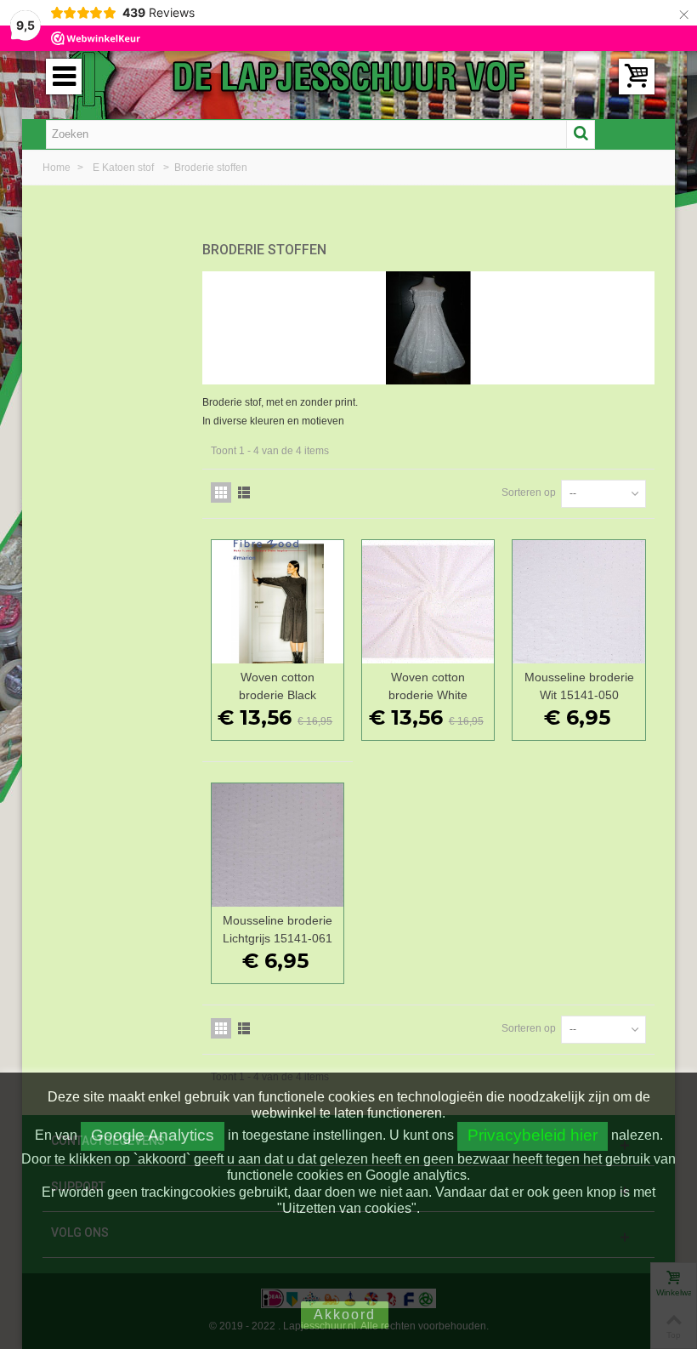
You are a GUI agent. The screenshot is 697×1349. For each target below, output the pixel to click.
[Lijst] (244, 492)
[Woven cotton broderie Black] (277, 601)
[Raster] (221, 492)
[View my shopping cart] (636, 76)
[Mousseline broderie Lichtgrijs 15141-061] (277, 845)
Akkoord (345, 1314)
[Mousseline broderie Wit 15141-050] (578, 601)
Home (57, 168)
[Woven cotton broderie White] (428, 601)
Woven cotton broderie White (428, 686)
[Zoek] (580, 134)
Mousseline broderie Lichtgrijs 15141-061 (277, 929)
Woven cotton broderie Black (277, 686)
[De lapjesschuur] (348, 76)
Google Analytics (152, 1135)
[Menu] (64, 76)
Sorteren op (529, 492)
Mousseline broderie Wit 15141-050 (579, 686)
